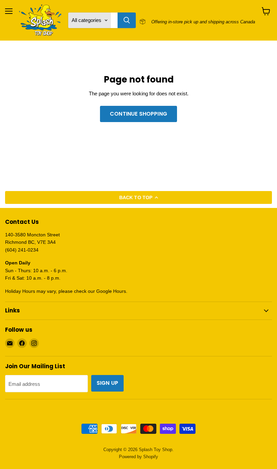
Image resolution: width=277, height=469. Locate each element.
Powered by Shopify (138, 456)
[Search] (127, 20)
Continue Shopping (138, 114)
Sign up (107, 383)
